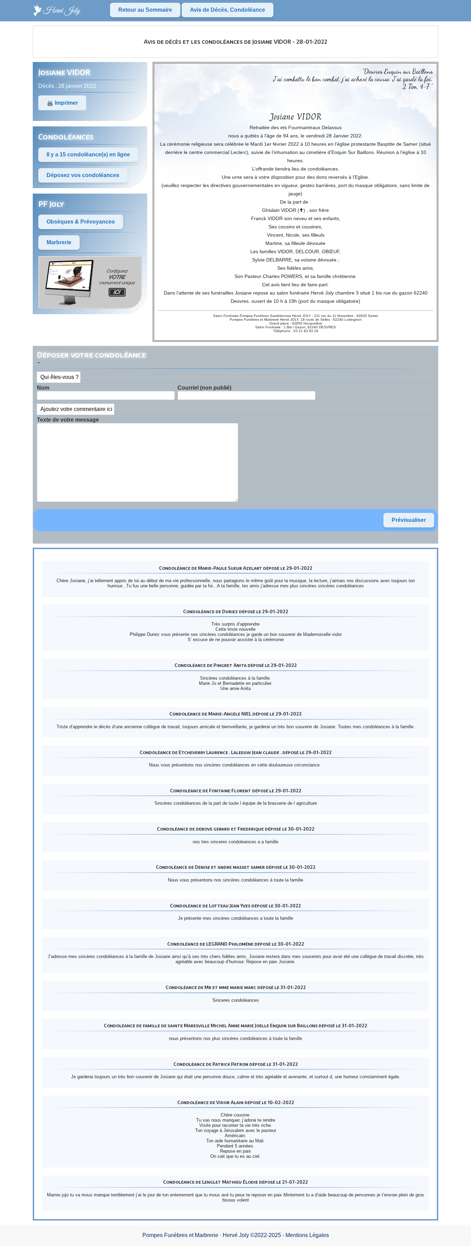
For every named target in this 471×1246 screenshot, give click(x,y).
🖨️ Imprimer (62, 103)
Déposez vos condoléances (83, 175)
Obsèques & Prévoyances (81, 222)
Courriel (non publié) (204, 388)
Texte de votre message (68, 420)
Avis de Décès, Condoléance (227, 10)
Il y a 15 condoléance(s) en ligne (88, 154)
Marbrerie (59, 242)
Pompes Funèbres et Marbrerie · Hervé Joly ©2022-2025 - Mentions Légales (235, 1235)
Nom (43, 388)
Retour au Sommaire (145, 10)
